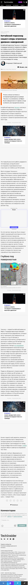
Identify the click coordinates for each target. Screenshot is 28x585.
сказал (24, 446)
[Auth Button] (26, 2)
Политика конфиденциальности (9, 546)
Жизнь (4, 69)
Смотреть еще (14, 227)
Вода (7, 69)
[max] (13, 539)
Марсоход (14, 69)
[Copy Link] (24, 583)
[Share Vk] (3, 583)
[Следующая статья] (14, 530)
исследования (19, 346)
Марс (10, 69)
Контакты (3, 547)
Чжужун (17, 107)
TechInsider (8, 2)
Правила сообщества (6, 544)
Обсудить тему (23, 67)
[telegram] (7, 539)
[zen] (10, 539)
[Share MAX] (10, 583)
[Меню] (1, 2)
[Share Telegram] (17, 583)
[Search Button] (24, 2)
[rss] (1, 539)
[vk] (4, 539)
